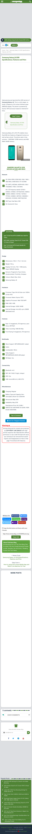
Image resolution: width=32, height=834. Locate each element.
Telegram (7, 522)
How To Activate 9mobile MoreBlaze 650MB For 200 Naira (16, 807)
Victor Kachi (24, 831)
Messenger (7, 519)
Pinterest (22, 522)
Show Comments (13, 715)
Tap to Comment (16, 415)
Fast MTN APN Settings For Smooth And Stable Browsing (16, 782)
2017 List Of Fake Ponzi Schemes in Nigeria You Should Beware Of (16, 811)
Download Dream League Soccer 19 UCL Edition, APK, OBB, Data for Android (16, 799)
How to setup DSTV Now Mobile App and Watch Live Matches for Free (16, 565)
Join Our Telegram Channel (16, 421)
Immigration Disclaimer (6, 827)
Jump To (16, 116)
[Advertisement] (16, 20)
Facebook (16, 516)
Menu (14, 45)
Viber (25, 519)
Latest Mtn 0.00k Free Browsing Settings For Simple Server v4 (15, 790)
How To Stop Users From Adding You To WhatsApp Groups (15, 820)
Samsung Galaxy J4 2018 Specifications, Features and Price (15, 558)
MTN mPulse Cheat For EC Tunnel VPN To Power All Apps (16, 786)
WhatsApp (17, 519)
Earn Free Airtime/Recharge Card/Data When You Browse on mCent (16, 816)
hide (18, 116)
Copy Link (16, 537)
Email (15, 522)
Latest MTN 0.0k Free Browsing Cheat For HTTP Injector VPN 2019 (16, 803)
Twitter (24, 516)
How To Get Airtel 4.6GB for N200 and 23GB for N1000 (16, 794)
